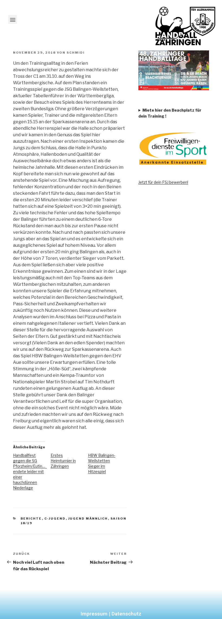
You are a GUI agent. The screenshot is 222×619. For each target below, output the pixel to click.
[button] (12, 19)
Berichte (31, 518)
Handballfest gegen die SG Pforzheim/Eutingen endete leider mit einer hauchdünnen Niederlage (31, 471)
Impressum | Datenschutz (111, 614)
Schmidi (76, 52)
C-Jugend (55, 518)
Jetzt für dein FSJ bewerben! (163, 182)
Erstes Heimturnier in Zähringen (63, 460)
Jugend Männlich (88, 518)
